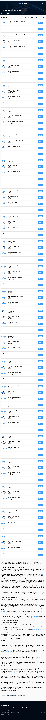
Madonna (13, 632)
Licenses (8, 712)
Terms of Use (12, 712)
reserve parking (9, 651)
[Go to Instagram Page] (35, 712)
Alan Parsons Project (18, 672)
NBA (16, 561)
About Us (21, 707)
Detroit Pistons (37, 604)
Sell (27, 707)
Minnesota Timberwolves (36, 617)
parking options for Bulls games (21, 642)
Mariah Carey (19, 632)
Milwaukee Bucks (34, 616)
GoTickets (3, 695)
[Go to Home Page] (23, 3)
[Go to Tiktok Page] (38, 712)
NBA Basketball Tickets (11, 695)
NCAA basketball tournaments (39, 629)
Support (9, 707)
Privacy (18, 712)
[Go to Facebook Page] (41, 712)
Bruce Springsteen (6, 632)
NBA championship (37, 576)
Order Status (3, 707)
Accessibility (3, 712)
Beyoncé (42, 630)
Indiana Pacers (5, 611)
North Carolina (41, 574)
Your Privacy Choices (7, 714)
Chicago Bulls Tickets (21, 695)
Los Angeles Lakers (10, 578)
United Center (5, 624)
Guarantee (15, 707)
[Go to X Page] (44, 712)
